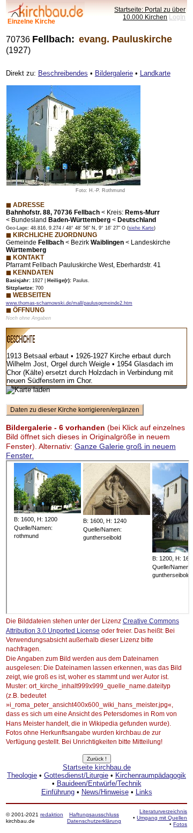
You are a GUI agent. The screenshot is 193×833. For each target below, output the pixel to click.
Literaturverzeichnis (163, 811)
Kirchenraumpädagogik (150, 775)
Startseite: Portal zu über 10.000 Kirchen (149, 13)
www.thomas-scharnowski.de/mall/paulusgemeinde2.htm (69, 303)
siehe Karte (141, 228)
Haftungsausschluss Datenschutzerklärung (94, 818)
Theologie (22, 775)
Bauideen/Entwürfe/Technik (99, 783)
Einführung (58, 792)
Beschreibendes (63, 73)
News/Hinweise (105, 792)
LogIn (177, 16)
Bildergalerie (114, 73)
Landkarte (155, 73)
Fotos (180, 824)
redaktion (51, 814)
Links (144, 792)
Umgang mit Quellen (162, 818)
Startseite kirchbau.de (97, 767)
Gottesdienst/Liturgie (76, 775)
